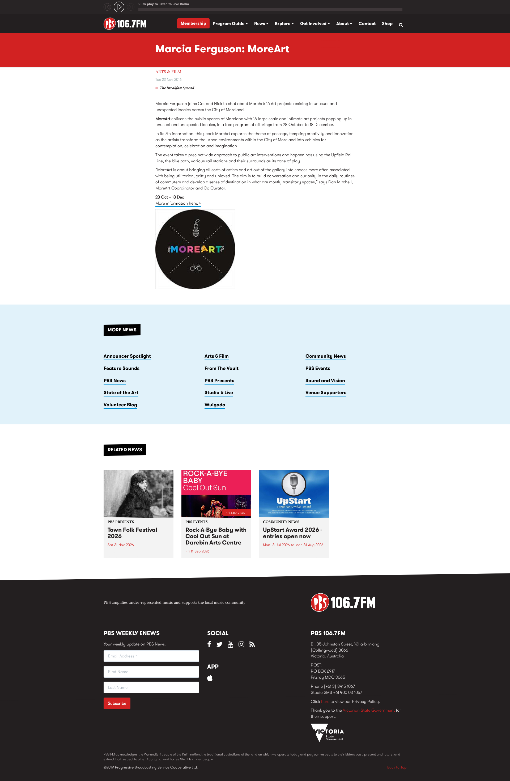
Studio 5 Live (219, 392)
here (325, 701)
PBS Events (317, 368)
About (343, 23)
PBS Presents (219, 380)
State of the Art (121, 392)
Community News (325, 356)
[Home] (127, 23)
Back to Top (396, 767)
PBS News (115, 380)
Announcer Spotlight (127, 356)
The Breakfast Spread (177, 88)
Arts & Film (168, 72)
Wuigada (215, 404)
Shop (387, 23)
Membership (193, 23)
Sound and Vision (325, 380)
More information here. (178, 203)
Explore (283, 23)
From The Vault (222, 368)
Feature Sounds (121, 368)
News (260, 23)
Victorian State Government (369, 710)
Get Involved (314, 23)
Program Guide (229, 23)
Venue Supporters (325, 392)
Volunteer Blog (120, 404)
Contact (367, 23)
